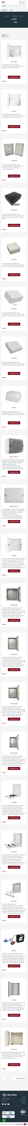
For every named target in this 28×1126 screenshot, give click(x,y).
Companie (23, 1100)
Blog (24, 1096)
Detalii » (4, 81)
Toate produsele (21, 1078)
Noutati (23, 1098)
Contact (23, 1103)
